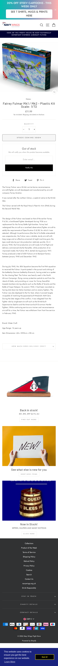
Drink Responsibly (29, 588)
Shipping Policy (29, 556)
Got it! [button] (45, 657)
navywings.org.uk (29, 583)
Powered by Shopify (29, 641)
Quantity (29, 124)
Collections (29, 543)
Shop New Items (29, 474)
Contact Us (29, 579)
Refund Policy (29, 561)
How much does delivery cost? (29, 346)
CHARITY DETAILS (29, 604)
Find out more (29, 420)
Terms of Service (29, 552)
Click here (29, 534)
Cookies (29, 570)
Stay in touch (29, 596)
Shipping (26, 115)
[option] (29, 34)
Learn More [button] (9, 662)
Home (28, 99)
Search (29, 574)
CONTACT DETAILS (29, 612)
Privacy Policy (29, 565)
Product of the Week (29, 547)
